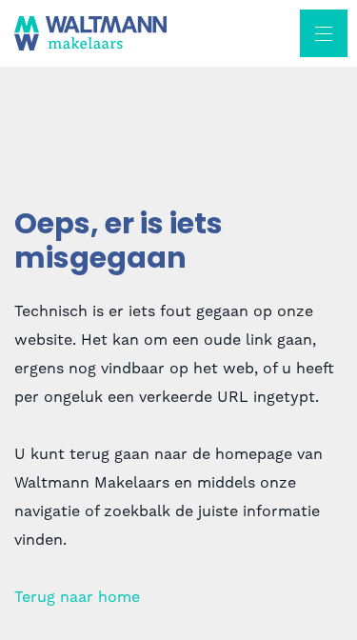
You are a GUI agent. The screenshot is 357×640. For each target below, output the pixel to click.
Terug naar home (77, 597)
